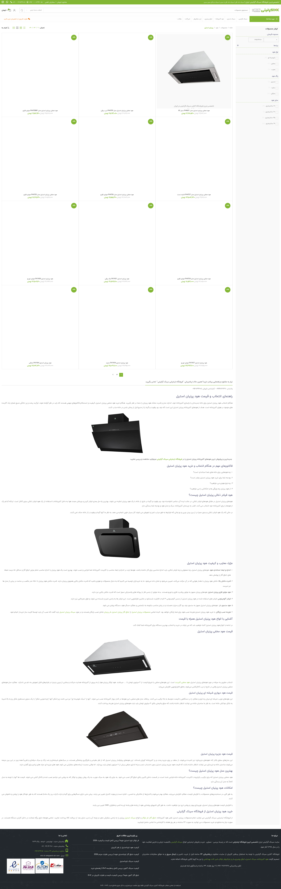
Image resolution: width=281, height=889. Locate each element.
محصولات (224, 28)
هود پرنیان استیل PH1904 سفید (117, 363)
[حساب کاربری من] (14, 10)
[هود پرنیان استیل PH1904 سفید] (117, 323)
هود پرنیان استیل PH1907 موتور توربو (194, 363)
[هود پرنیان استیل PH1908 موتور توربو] (40, 239)
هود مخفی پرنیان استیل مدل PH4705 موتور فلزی (40, 195)
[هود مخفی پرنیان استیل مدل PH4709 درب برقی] (117, 71)
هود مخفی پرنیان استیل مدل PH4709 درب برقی (117, 111)
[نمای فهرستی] (24, 27)
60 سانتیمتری (269, 106)
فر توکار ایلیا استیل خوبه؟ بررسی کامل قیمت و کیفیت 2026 (116, 840)
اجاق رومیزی (240, 859)
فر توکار (145, 818)
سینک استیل (130, 818)
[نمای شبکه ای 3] (17, 27)
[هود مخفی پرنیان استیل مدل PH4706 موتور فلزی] (117, 155)
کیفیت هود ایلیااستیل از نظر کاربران (125, 847)
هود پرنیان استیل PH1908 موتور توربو (40, 279)
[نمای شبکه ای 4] (14, 27)
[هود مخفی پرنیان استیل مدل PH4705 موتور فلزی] (40, 155)
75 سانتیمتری (268, 118)
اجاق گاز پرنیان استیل (120, 612)
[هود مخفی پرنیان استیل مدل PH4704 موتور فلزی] (194, 239)
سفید (271, 88)
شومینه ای (270, 58)
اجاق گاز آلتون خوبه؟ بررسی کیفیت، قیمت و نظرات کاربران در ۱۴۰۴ (113, 875)
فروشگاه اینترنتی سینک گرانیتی (169, 459)
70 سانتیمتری (269, 112)
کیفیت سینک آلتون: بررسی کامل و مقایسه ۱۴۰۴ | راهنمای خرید (115, 868)
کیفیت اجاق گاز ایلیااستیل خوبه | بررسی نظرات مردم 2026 (116, 854)
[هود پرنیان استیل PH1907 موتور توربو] (194, 323)
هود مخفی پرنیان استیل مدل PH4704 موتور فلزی (194, 279)
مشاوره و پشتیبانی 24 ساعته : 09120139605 (49, 851)
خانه (231, 28)
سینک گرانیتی (255, 2)
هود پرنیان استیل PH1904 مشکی (40, 363)
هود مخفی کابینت (182, 682)
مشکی (271, 94)
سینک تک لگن (239, 2)
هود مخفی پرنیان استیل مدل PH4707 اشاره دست (194, 195)
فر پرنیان (107, 612)
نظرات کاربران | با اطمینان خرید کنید (16, 19)
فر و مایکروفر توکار (226, 859)
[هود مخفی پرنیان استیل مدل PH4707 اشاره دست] (194, 155)
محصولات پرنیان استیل (141, 612)
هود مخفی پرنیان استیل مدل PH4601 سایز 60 (194, 111)
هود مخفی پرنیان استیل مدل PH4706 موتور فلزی (117, 195)
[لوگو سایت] (265, 10)
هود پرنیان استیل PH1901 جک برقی (117, 279)
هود (217, 28)
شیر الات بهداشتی (210, 859)
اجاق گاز (152, 818)
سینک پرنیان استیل (67, 612)
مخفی (271, 64)
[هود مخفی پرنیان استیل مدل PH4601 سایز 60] (194, 71)
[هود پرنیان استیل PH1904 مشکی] (40, 323)
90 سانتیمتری (268, 123)
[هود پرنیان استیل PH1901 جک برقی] (117, 239)
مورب (271, 69)
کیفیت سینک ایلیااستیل (129, 861)
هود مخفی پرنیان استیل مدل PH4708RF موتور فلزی (40, 111)
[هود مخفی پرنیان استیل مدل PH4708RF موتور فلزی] (40, 71)
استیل (271, 82)
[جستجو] (21, 10)
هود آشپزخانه (262, 859)
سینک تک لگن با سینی (227, 2)
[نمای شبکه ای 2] (21, 27)
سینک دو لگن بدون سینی (211, 2)
